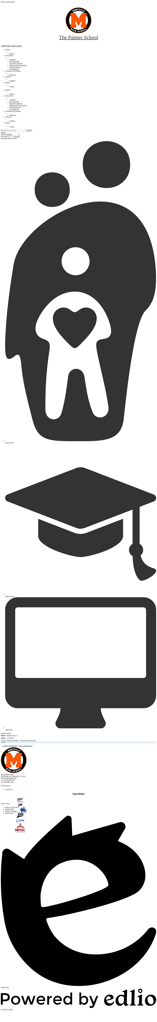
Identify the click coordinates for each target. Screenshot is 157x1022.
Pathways (12, 75)
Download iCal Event (28, 740)
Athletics (12, 81)
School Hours (14, 69)
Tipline (11, 86)
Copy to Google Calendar (9, 740)
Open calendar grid (25, 746)
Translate (17, 136)
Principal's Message (16, 63)
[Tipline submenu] (6, 125)
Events (3, 742)
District (11, 54)
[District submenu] (6, 52)
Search (3, 130)
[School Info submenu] (6, 98)
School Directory (15, 67)
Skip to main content (8, 2)
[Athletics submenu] (6, 79)
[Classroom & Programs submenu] (6, 73)
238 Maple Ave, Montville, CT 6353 (13, 776)
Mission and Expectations (18, 65)
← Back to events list (9, 746)
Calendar (12, 59)
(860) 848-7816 (11, 778)
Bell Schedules (14, 61)
